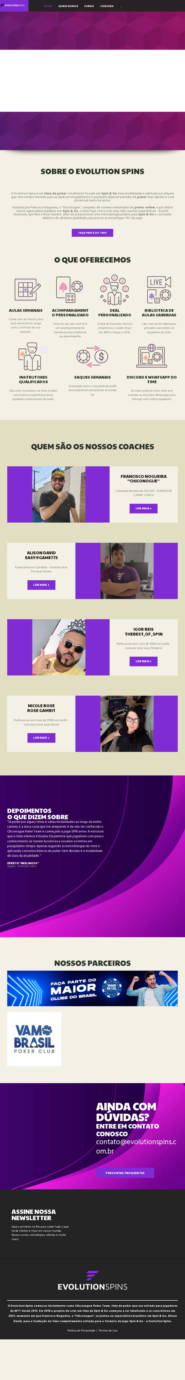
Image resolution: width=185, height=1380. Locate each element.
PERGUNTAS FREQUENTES (125, 1173)
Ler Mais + (144, 508)
